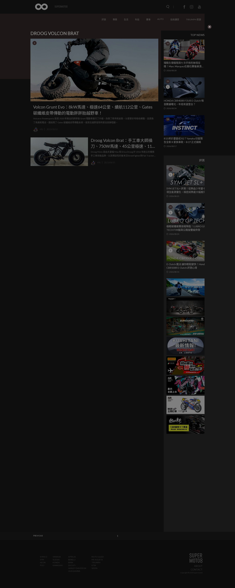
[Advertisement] (105, 46)
